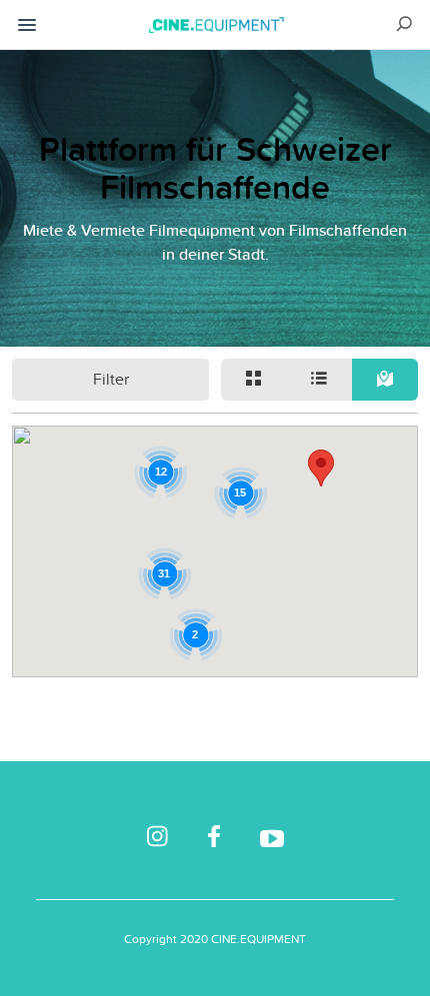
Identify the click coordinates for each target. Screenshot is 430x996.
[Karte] (385, 380)
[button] (321, 468)
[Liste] (320, 380)
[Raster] (254, 380)
